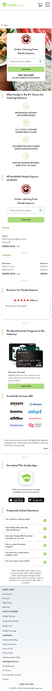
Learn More (26, 386)
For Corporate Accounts (12, 675)
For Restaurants (8, 666)
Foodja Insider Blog (10, 640)
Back (6, 25)
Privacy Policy (8, 653)
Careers (6, 679)
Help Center (7, 603)
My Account (7, 594)
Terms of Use (8, 648)
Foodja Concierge (9, 631)
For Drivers (7, 670)
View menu (26, 69)
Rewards (6, 598)
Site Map (6, 607)
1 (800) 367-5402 (26, 684)
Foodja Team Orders (11, 621)
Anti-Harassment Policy (11, 657)
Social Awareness (10, 644)
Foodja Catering (9, 616)
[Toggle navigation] (47, 5)
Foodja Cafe (7, 626)
